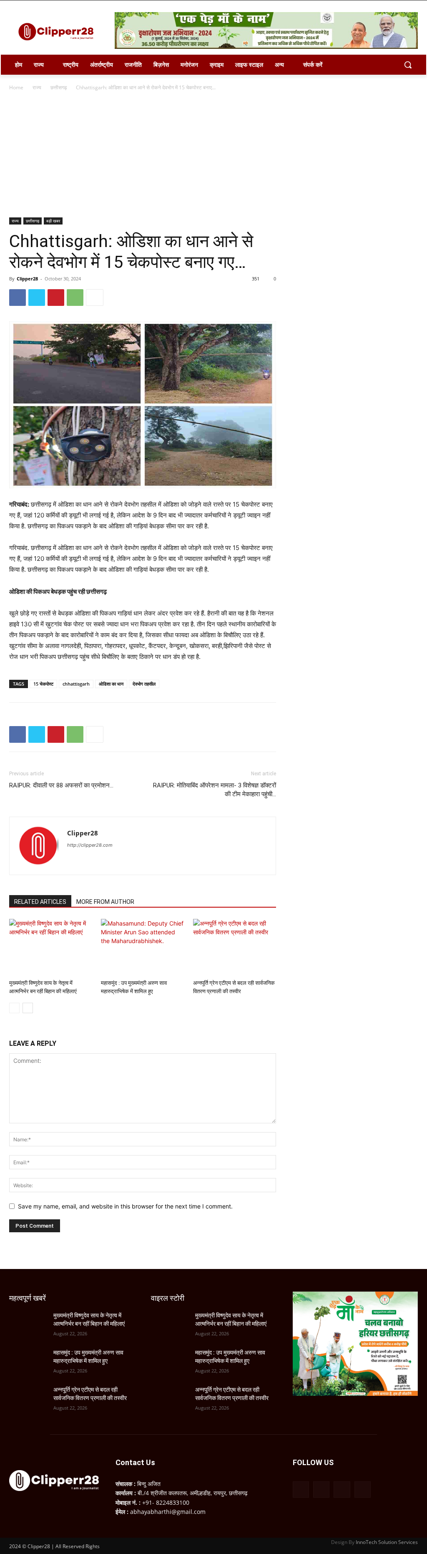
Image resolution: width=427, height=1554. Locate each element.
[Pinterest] (56, 297)
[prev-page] (14, 1008)
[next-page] (28, 1008)
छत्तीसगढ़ (58, 87)
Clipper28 (27, 278)
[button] (408, 65)
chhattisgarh (76, 684)
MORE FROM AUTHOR (105, 901)
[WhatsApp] (75, 297)
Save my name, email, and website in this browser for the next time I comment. (125, 1206)
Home (16, 87)
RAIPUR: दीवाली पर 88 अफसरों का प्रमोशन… (61, 785)
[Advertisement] (213, 154)
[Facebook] (17, 297)
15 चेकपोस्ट (43, 684)
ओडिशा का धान (111, 684)
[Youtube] (362, 1489)
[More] (94, 297)
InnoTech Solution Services (387, 1542)
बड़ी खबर (53, 221)
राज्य (37, 87)
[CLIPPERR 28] (58, 31)
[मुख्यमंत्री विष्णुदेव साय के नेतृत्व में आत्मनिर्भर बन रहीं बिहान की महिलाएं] (50, 947)
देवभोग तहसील (144, 684)
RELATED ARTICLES (40, 901)
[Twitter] (36, 297)
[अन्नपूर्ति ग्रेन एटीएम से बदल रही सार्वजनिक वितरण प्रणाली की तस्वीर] (234, 947)
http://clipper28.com (90, 845)
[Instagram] (321, 1489)
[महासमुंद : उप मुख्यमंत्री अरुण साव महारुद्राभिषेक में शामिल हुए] (142, 947)
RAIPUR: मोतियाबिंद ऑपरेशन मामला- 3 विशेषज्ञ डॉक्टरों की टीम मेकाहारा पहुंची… (214, 790)
